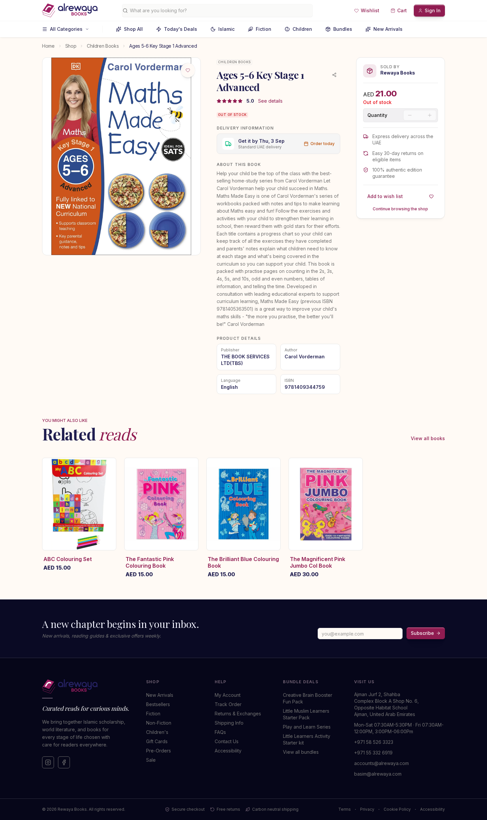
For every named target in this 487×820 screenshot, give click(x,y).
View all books (428, 438)
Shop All (133, 29)
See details (270, 101)
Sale (151, 760)
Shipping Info (229, 723)
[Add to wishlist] (188, 70)
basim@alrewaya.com (378, 774)
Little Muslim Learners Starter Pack (306, 714)
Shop (71, 46)
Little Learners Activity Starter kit (306, 739)
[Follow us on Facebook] (64, 762)
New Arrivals (388, 29)
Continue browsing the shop (400, 208)
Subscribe (422, 633)
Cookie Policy (397, 809)
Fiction (263, 29)
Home (48, 46)
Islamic (226, 29)
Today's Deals (180, 29)
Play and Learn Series (307, 727)
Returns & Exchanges (238, 713)
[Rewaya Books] (87, 686)
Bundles (342, 29)
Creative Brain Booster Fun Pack (307, 698)
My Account (228, 695)
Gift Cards (157, 741)
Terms (344, 809)
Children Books (103, 46)
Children (302, 29)
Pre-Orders (158, 750)
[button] (367, 11)
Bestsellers (158, 704)
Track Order (228, 704)
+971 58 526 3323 (373, 742)
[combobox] (219, 10)
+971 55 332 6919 (373, 752)
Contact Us (227, 741)
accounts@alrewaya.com (381, 763)
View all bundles (301, 752)
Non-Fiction (158, 723)
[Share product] (334, 75)
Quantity (377, 115)
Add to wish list (385, 196)
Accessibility (228, 750)
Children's (157, 732)
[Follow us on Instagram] (48, 762)
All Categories (66, 29)
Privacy (367, 809)
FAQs (220, 732)
